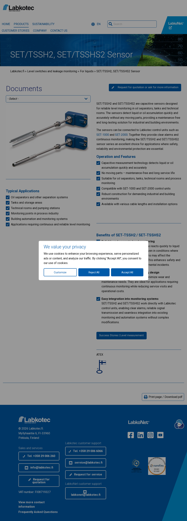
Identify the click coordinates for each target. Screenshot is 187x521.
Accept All (127, 272)
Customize (60, 272)
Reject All (94, 272)
